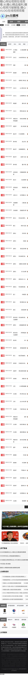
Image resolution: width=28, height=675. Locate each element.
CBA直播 (13, 25)
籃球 (19, 21)
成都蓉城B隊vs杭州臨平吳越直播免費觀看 (12, 599)
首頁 (3, 21)
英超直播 (23, 25)
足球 (11, 21)
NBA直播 (7, 25)
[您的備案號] (14, 670)
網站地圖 (2, 674)
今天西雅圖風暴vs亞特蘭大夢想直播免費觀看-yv (14, 576)
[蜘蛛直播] (9, 16)
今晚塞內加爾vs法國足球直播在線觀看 (11, 589)
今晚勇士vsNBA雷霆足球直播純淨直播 (11, 583)
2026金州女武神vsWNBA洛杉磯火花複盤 (12, 596)
